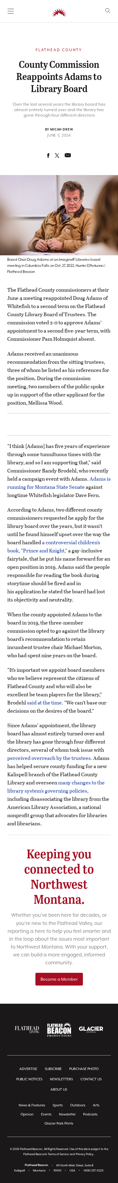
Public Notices (29, 1079)
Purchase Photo (84, 1069)
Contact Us (91, 1079)
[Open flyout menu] (11, 11)
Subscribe (53, 1069)
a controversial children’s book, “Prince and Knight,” (53, 546)
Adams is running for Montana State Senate (59, 483)
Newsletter (67, 1114)
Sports (58, 1105)
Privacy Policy (84, 1154)
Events (46, 1114)
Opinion (27, 1114)
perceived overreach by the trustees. (49, 758)
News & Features (32, 1105)
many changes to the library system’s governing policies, (56, 786)
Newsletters (61, 1079)
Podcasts (90, 1114)
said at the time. (45, 702)
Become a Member (59, 979)
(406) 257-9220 (93, 1170)
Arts (96, 1105)
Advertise (28, 1069)
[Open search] (108, 10)
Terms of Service (58, 1154)
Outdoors (77, 1105)
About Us (59, 1090)
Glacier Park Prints (58, 1123)
